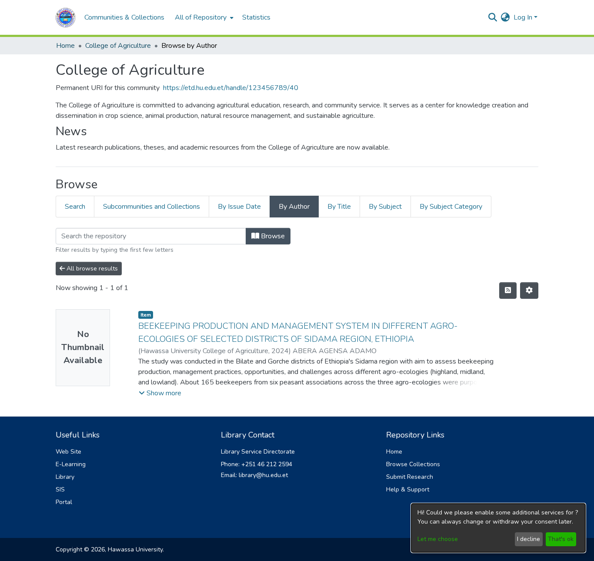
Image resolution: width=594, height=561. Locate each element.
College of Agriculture (118, 45)
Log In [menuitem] (523, 17)
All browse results (91, 268)
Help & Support (407, 489)
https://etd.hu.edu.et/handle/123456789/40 (230, 88)
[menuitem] (203, 17)
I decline (528, 539)
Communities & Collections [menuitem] (124, 17)
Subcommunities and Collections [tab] (151, 206)
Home (65, 45)
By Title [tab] (339, 206)
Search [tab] (75, 206)
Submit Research (409, 477)
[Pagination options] (529, 290)
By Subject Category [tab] (451, 206)
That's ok (561, 539)
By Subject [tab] (385, 206)
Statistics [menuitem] (256, 17)
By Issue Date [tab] (239, 206)
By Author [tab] (294, 206)
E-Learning (71, 464)
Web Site (68, 451)
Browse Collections (413, 464)
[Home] (66, 17)
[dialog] (498, 528)
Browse (272, 236)
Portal (64, 502)
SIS (60, 489)
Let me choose (437, 539)
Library (65, 477)
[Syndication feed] (508, 290)
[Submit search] (492, 17)
